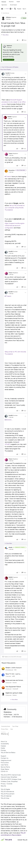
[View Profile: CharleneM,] (3, 687)
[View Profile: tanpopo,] (3, 681)
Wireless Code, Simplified (9, 781)
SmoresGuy (11, 170)
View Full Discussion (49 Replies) (10, 67)
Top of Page (15, 726)
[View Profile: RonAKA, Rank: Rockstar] (3, 73)
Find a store (5, 762)
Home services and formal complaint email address (14, 680)
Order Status (5, 769)
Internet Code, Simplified (9, 777)
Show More (6, 34)
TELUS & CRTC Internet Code (11, 775)
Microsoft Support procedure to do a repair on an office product (14, 102)
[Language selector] (11, 8)
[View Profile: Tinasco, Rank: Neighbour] (6, 154)
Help (11, 729)
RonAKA (8, 73)
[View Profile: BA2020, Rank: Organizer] (5, 117)
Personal (4, 1)
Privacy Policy (4, 729)
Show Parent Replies (5, 69)
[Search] (15, 9)
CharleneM (15, 688)
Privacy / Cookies (6, 784)
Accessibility (5, 744)
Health (18, 1)
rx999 (13, 676)
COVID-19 (4, 771)
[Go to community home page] (6, 8)
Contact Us (4, 758)
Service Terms (5, 767)
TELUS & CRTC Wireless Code (11, 779)
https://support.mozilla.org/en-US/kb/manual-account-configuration (15, 225)
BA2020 (10, 116)
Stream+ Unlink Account (14, 667)
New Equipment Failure (13, 686)
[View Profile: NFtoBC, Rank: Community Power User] (6, 548)
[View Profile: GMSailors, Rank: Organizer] (3, 18)
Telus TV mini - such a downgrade (13, 674)
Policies (3, 750)
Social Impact (13, 4)
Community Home (5, 726)
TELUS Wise (5, 798)
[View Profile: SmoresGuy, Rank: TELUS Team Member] (6, 171)
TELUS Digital (5, 789)
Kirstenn (15, 695)
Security (3, 786)
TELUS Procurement (7, 794)
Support (3, 756)
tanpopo (15, 682)
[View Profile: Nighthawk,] (4, 46)
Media (3, 748)
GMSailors (8, 17)
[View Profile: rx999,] (3, 674)
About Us (4, 741)
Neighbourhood (6, 760)
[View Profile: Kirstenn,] (3, 693)
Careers (3, 746)
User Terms (4, 765)
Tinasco (11, 153)
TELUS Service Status (8, 752)
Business (11, 1)
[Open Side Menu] (2, 9)
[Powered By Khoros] (14, 733)
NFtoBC (11, 547)
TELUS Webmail (6, 796)
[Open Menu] (26, 13)
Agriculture (4, 4)
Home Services (6, 13)
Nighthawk (9, 45)
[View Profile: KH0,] (3, 668)
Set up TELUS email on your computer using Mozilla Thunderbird (15, 208)
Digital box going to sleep (14, 693)
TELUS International (7, 791)
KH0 (15, 669)
